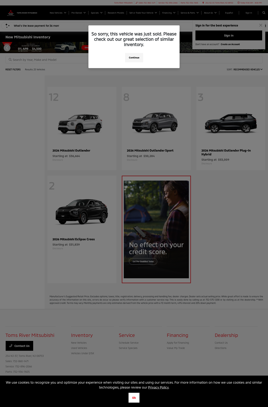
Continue (134, 57)
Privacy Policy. (158, 387)
